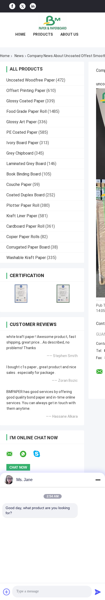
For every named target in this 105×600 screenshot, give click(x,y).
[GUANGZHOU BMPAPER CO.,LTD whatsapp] (26, 454)
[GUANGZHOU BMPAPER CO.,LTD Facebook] (12, 6)
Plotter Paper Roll (22, 205)
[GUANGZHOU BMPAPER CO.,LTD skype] (39, 454)
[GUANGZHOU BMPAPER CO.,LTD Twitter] (23, 6)
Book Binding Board (23, 174)
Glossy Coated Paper (25, 101)
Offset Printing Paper (25, 90)
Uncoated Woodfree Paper (30, 80)
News (19, 56)
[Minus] (98, 480)
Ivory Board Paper (22, 142)
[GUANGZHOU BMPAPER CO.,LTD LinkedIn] (32, 6)
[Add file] (6, 591)
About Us (69, 34)
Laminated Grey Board (26, 163)
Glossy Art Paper (21, 121)
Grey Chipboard (19, 153)
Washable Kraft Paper (26, 257)
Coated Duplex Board (25, 195)
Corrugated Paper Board (28, 247)
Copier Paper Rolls (23, 236)
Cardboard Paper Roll (25, 226)
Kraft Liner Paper (21, 215)
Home (20, 34)
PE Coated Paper (21, 132)
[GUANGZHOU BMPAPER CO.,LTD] (52, 22)
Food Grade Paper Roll (26, 111)
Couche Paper (19, 184)
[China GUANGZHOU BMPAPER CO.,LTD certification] (21, 293)
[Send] (98, 591)
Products (43, 34)
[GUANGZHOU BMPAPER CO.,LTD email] (12, 454)
